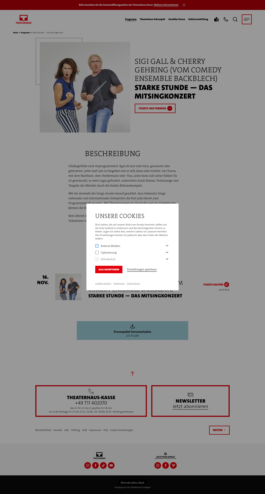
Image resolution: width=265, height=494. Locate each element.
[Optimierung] (97, 252)
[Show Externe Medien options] (167, 246)
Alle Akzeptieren (109, 269)
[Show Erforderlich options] (167, 259)
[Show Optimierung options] (167, 252)
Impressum (119, 283)
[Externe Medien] (97, 246)
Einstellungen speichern (142, 269)
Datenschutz (133, 283)
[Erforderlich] (97, 259)
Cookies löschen (103, 283)
